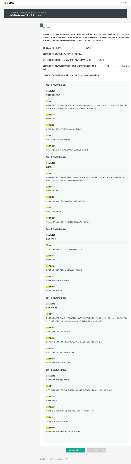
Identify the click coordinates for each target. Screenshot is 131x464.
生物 (51, 459)
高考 (47, 459)
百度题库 (42, 459)
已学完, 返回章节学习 (75, 450)
